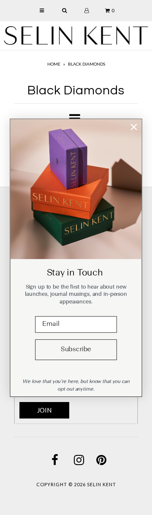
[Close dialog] (133, 126)
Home (53, 63)
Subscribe (76, 349)
